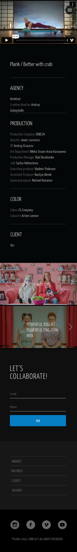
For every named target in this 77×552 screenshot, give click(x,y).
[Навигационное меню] (70, 10)
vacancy (17, 490)
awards (16, 461)
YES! (38, 421)
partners (17, 470)
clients (16, 480)
